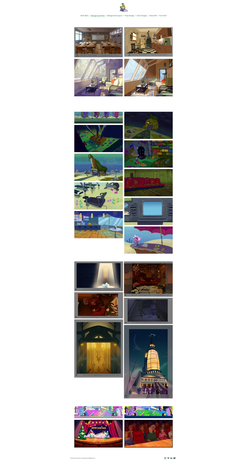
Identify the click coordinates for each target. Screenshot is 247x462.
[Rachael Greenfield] (123, 8)
